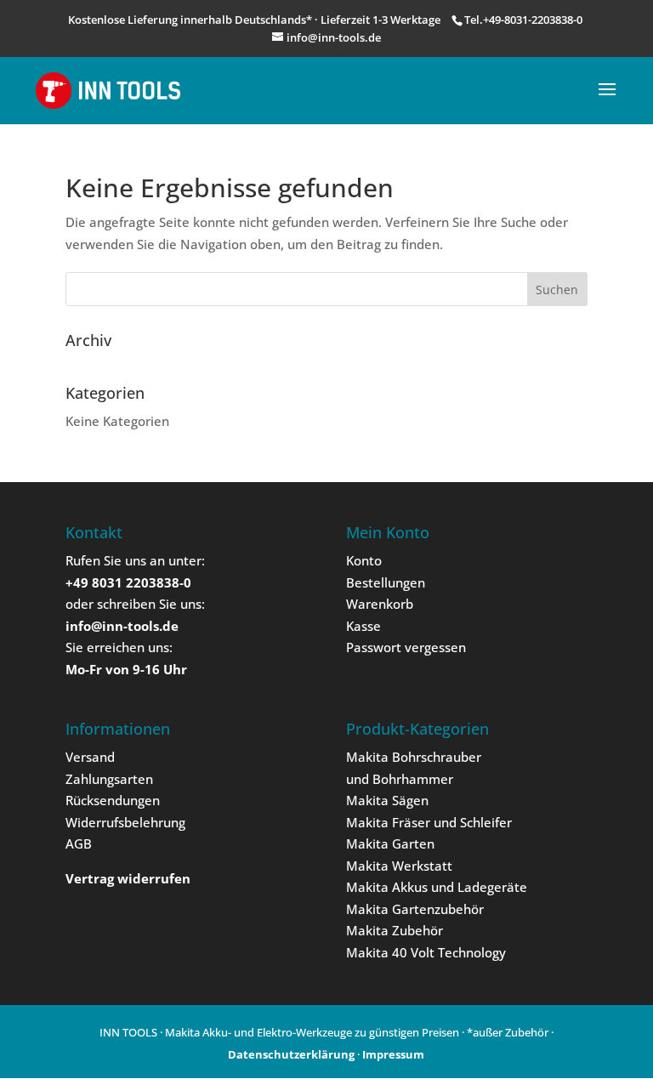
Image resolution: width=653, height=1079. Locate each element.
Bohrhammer (412, 778)
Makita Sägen (387, 800)
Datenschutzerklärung (291, 1054)
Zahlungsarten (109, 778)
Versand (90, 756)
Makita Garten (390, 843)
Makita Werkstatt (399, 865)
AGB (78, 843)
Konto (364, 560)
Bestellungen (385, 582)
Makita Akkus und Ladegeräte (436, 886)
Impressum (393, 1054)
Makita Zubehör (394, 930)
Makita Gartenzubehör (415, 908)
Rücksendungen (112, 800)
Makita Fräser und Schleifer (429, 822)
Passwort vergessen (406, 647)
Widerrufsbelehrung (125, 822)
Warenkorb (379, 603)
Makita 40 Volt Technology (426, 952)
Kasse (363, 625)
